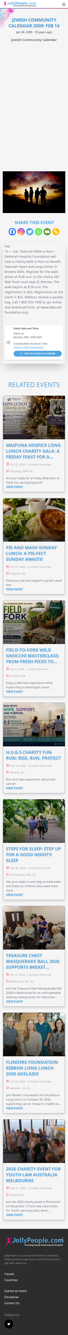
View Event (14, 487)
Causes (9, 1274)
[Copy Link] (55, 231)
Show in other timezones (28, 347)
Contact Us (11, 1303)
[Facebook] (12, 231)
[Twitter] (29, 231)
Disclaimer (11, 1297)
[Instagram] (21, 231)
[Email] (47, 231)
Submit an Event (15, 1291)
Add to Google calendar (39, 353)
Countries (11, 1280)
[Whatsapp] (38, 231)
